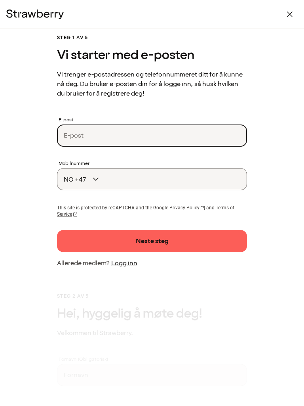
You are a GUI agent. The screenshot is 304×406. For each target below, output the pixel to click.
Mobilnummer (74, 164)
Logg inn (124, 263)
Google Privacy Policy (176, 208)
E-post (66, 120)
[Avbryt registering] (290, 14)
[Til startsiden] (35, 14)
